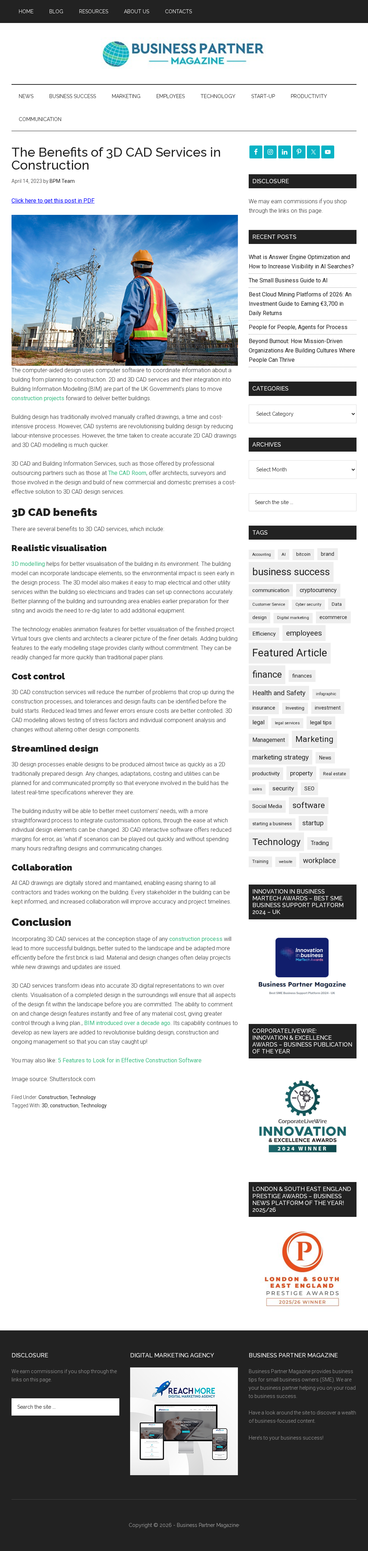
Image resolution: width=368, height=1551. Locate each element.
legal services (287, 723)
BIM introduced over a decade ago (127, 1023)
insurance (263, 708)
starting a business (272, 823)
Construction (53, 1097)
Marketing (314, 739)
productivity (266, 773)
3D (45, 1105)
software (309, 805)
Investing (295, 708)
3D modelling (28, 563)
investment (328, 708)
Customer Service (268, 604)
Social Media (267, 806)
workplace (319, 860)
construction (64, 1105)
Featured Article (289, 653)
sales (257, 789)
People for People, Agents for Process (298, 327)
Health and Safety (278, 693)
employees (304, 632)
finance (267, 674)
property (301, 773)
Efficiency (264, 634)
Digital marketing (293, 617)
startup (313, 823)
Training (260, 861)
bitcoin (303, 554)
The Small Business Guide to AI (288, 280)
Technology (83, 1097)
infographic (326, 694)
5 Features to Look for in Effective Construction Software (130, 1060)
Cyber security (308, 604)
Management (268, 740)
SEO (309, 788)
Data (337, 604)
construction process (195, 939)
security (283, 788)
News (325, 758)
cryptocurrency (318, 590)
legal (258, 722)
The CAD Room (127, 473)
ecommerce (333, 617)
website (286, 861)
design (259, 617)
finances (302, 676)
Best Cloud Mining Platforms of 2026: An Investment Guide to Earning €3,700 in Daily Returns (300, 304)
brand (327, 554)
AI (283, 554)
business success (291, 572)
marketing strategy (280, 757)
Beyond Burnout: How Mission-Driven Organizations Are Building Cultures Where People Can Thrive (302, 350)
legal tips (321, 722)
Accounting (261, 554)
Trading (320, 843)
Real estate (334, 773)
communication (270, 590)
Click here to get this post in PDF (53, 200)
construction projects (38, 398)
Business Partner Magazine (184, 53)
